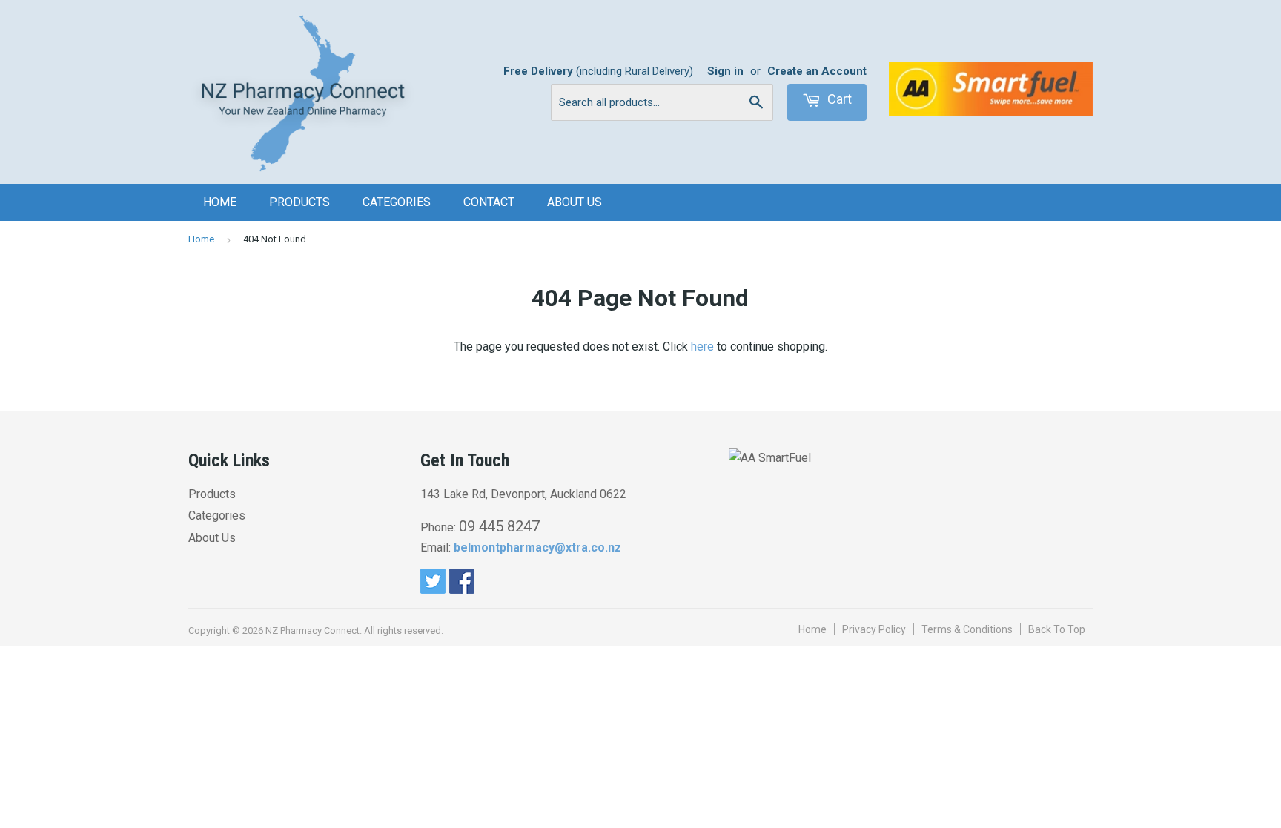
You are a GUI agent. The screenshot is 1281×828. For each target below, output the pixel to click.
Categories (397, 202)
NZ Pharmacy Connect (312, 630)
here (702, 347)
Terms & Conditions (967, 629)
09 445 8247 (499, 526)
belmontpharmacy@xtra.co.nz (537, 547)
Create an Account (817, 71)
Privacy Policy (874, 629)
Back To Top (1056, 629)
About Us (574, 202)
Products (299, 202)
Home (219, 202)
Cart (838, 99)
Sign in (725, 71)
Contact (488, 202)
